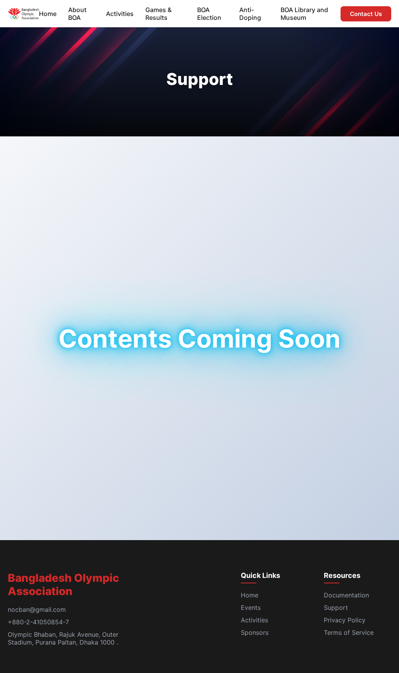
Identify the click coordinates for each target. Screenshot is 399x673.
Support (336, 607)
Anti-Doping (250, 13)
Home (47, 14)
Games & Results (158, 13)
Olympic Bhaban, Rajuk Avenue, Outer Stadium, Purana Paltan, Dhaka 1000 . (63, 638)
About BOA (77, 13)
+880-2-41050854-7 (38, 622)
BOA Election (209, 13)
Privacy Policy (344, 620)
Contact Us (366, 14)
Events (251, 607)
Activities (120, 14)
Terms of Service (349, 632)
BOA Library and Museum (304, 13)
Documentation (346, 595)
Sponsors (254, 632)
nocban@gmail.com (37, 609)
